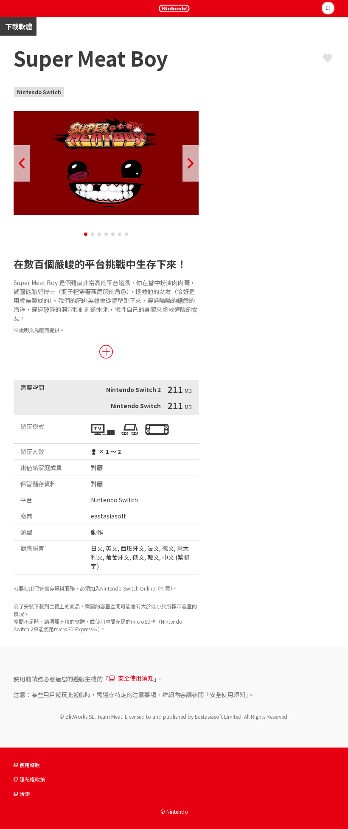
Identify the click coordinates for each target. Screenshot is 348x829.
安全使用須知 (136, 678)
